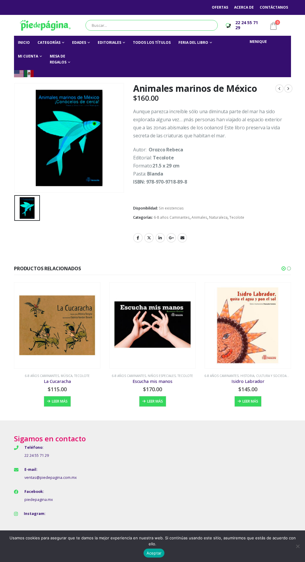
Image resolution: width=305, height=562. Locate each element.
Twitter (149, 238)
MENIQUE (258, 41)
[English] (19, 73)
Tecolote (236, 217)
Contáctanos (274, 7)
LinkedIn (160, 238)
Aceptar (154, 553)
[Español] (29, 73)
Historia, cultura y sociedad (264, 376)
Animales (199, 217)
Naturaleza (218, 217)
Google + (171, 238)
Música (66, 376)
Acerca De (244, 7)
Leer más (60, 401)
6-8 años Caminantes (172, 217)
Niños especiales (162, 376)
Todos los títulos (152, 42)
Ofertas (220, 7)
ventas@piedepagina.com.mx (50, 477)
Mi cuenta (28, 56)
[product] (57, 325)
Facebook (138, 238)
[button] (283, 268)
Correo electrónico (182, 238)
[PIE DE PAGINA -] (45, 25)
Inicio (24, 42)
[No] (298, 546)
